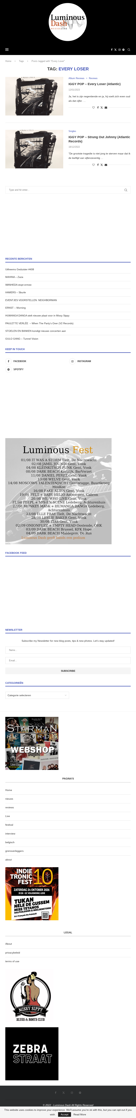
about (8, 859)
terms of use (12, 961)
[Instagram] (119, 50)
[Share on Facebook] (98, 107)
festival (9, 824)
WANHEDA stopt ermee (18, 284)
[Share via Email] (106, 107)
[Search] (129, 50)
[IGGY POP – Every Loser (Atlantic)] (34, 96)
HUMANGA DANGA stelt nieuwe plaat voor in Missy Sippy (37, 315)
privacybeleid (12, 952)
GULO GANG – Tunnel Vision (21, 338)
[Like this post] (93, 107)
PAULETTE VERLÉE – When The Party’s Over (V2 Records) (39, 323)
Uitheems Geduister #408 (19, 269)
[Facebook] (111, 50)
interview (10, 833)
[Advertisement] (68, 225)
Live (7, 816)
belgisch (10, 842)
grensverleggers (14, 851)
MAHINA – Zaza (14, 277)
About (8, 943)
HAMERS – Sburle (15, 292)
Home (8, 61)
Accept (64, 1114)
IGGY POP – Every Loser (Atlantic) (95, 84)
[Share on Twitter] (101, 107)
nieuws (9, 798)
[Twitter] (115, 50)
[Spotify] (123, 50)
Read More (79, 1114)
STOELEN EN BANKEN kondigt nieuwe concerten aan (35, 331)
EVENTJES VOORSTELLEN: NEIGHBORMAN (31, 300)
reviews (9, 807)
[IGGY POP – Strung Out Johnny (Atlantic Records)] (34, 149)
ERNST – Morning (15, 307)
